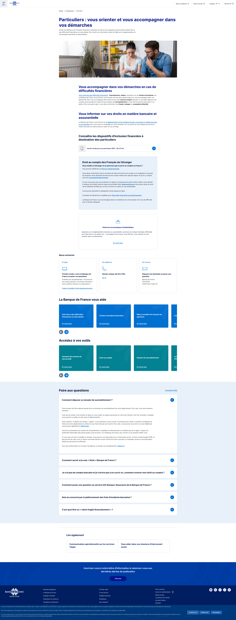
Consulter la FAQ (171, 390)
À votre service (103, 592)
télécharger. (85, 426)
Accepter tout (193, 612)
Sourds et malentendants (162, 592)
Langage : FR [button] (213, 3)
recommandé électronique (98, 178)
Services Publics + (160, 600)
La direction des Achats (162, 597)
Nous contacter (160, 589)
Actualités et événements (50, 602)
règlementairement (128, 184)
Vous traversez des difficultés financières (93, 95)
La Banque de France (49, 592)
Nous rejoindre (103, 602)
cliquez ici (120, 446)
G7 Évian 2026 (103, 589)
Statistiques (102, 599)
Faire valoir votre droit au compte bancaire (126, 195)
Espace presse (159, 595)
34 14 (104, 278)
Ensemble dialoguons (49, 589)
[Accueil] (16, 592)
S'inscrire (118, 578)
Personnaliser (216, 612)
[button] (229, 3)
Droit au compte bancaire (110, 169)
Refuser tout (204, 612)
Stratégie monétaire (49, 596)
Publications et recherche (50, 599)
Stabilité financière (104, 596)
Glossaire (158, 603)
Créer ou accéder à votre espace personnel (77, 288)
